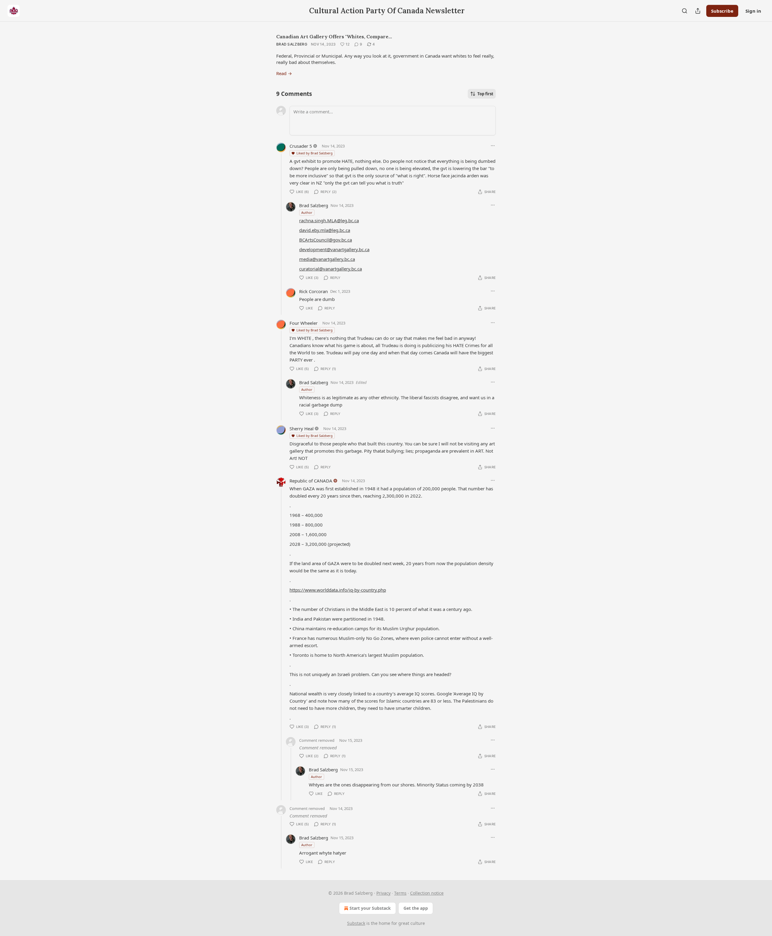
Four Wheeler (304, 323)
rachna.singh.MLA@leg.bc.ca (329, 220)
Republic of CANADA (311, 481)
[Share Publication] (698, 11)
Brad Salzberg (291, 44)
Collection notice (427, 893)
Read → (284, 73)
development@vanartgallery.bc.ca (334, 249)
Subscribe (722, 11)
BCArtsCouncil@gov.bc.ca (325, 240)
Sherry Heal (302, 428)
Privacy (383, 893)
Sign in (753, 11)
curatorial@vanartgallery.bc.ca (330, 269)
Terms (400, 893)
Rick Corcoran (313, 291)
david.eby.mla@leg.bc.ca (324, 230)
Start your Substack (370, 908)
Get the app (415, 908)
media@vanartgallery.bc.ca (327, 259)
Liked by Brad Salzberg (314, 153)
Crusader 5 (301, 146)
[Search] (685, 11)
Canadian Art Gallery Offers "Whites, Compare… (334, 36)
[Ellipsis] (493, 145)
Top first (485, 93)
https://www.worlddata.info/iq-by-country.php (338, 590)
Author (306, 212)
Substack (356, 923)
